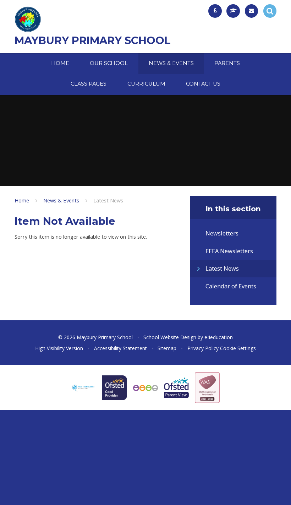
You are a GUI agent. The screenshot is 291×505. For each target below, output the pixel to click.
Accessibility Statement (120, 348)
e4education (218, 337)
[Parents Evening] (233, 11)
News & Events (61, 200)
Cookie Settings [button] (238, 348)
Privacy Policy (203, 348)
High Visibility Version (59, 348)
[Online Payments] (215, 11)
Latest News (108, 200)
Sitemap (167, 348)
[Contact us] (251, 11)
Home (22, 200)
